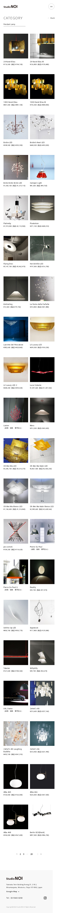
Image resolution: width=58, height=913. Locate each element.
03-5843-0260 (17, 898)
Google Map (11, 891)
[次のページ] (38, 854)
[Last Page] (41, 854)
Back (53, 18)
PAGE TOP (55, 906)
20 (31, 854)
